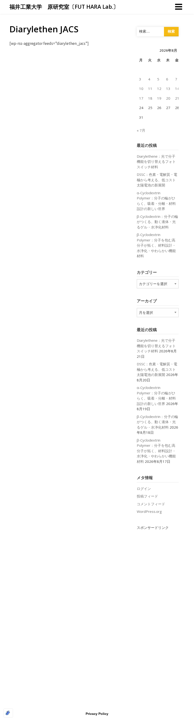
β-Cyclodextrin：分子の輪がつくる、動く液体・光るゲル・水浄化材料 (157, 221)
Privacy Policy (97, 714)
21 (177, 98)
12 (159, 88)
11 (150, 88)
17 (141, 98)
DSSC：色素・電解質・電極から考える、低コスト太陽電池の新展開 (157, 179)
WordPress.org (149, 511)
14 (177, 88)
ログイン (144, 488)
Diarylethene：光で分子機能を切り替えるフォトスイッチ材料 (156, 161)
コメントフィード (151, 504)
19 (159, 98)
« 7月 (141, 130)
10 (141, 88)
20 (168, 98)
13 (168, 88)
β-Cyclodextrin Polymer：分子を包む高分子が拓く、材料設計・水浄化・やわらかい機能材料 (156, 245)
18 (150, 98)
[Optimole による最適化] (8, 712)
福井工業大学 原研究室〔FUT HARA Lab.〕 (64, 6)
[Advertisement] (158, 601)
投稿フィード (147, 496)
